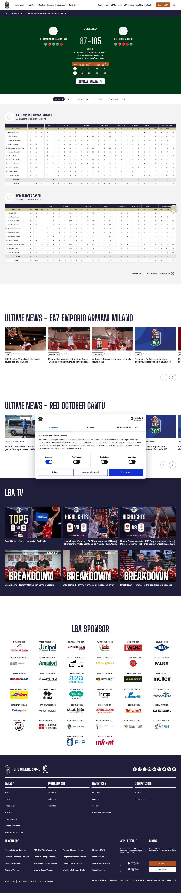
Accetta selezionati (90, 472)
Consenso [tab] (53, 428)
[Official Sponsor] (105, 663)
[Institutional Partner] (48, 726)
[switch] (76, 462)
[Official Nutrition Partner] (19, 695)
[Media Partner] (76, 710)
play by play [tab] (82, 99)
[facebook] (135, 769)
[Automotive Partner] (19, 663)
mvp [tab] (124, 99)
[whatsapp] (169, 769)
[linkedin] (149, 769)
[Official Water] (76, 695)
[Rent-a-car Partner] (133, 695)
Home (7, 13)
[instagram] (140, 769)
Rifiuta (55, 472)
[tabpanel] (90, 194)
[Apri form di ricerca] (174, 5)
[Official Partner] (133, 679)
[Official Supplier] (105, 695)
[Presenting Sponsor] (48, 647)
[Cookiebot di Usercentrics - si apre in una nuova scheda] (132, 419)
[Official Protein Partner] (48, 663)
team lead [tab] (113, 99)
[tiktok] (164, 769)
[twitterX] (159, 769)
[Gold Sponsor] (133, 647)
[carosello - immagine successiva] (172, 377)
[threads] (145, 769)
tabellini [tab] (59, 99)
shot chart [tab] (98, 99)
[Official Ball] (162, 679)
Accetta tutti (126, 472)
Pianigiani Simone (37, 119)
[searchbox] (90, 3)
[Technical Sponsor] (48, 695)
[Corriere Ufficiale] (19, 710)
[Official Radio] (19, 726)
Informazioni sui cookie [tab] (127, 427)
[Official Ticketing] (48, 710)
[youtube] (154, 769)
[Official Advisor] (105, 742)
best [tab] (70, 99)
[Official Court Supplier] (162, 695)
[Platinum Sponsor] (76, 647)
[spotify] (174, 769)
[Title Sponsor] (19, 647)
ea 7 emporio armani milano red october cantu (42, 13)
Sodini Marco (34, 199)
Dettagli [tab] (90, 427)
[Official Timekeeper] (76, 663)
